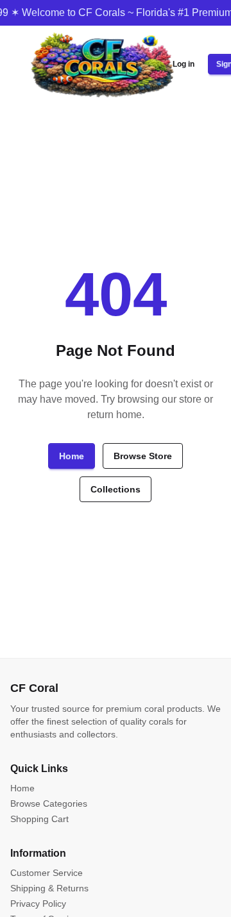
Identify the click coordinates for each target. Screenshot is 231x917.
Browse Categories (48, 803)
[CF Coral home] (102, 64)
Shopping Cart (39, 819)
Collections (115, 489)
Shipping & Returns (49, 888)
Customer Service (46, 873)
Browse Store (143, 456)
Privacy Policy (38, 903)
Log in (183, 64)
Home (71, 456)
